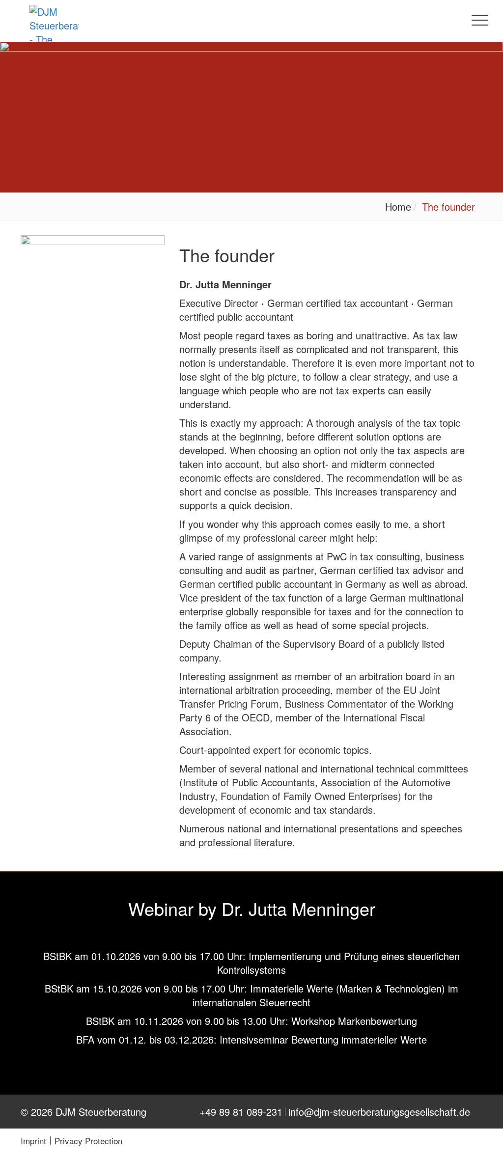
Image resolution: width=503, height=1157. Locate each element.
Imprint (33, 1140)
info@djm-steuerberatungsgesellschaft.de (379, 1112)
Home (398, 206)
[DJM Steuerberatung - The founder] (54, 30)
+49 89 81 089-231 (240, 1112)
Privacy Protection (88, 1140)
